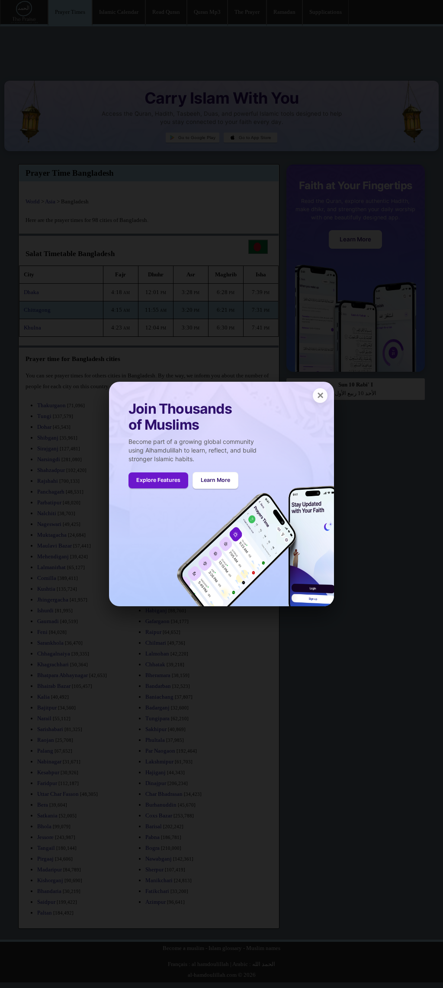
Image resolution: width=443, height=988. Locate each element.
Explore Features (158, 480)
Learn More (215, 480)
